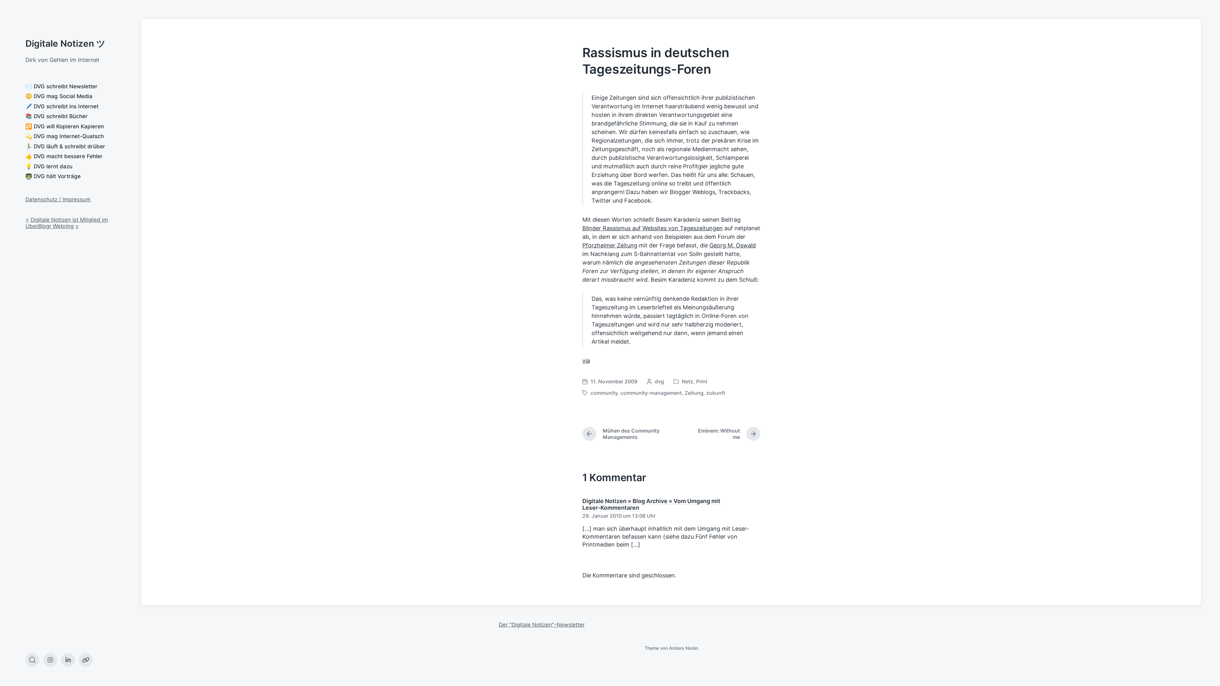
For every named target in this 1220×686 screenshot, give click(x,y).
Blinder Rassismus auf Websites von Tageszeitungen (652, 228)
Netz (687, 381)
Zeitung (694, 393)
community (604, 393)
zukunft (715, 393)
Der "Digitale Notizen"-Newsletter (542, 625)
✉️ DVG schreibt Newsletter (61, 86)
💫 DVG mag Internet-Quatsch (64, 136)
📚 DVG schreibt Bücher (56, 116)
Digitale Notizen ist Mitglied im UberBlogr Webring (66, 223)
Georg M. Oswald (732, 245)
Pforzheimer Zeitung (609, 245)
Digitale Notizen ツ (65, 43)
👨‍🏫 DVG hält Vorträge (53, 176)
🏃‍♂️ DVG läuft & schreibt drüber (65, 146)
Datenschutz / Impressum (58, 199)
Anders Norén (683, 648)
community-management (651, 393)
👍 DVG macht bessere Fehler (64, 156)
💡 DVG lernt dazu (48, 166)
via (586, 360)
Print (702, 381)
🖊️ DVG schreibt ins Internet (61, 106)
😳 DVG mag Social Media (58, 96)
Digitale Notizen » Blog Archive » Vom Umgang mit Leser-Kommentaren (651, 504)
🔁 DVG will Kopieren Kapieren (64, 126)
